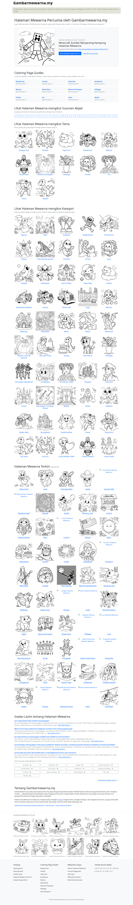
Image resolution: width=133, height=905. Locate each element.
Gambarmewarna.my (33, 2)
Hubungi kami (50, 805)
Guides (16, 11)
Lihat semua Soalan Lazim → (107, 780)
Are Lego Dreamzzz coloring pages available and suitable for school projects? (42, 737)
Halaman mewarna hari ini (68, 40)
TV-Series (27, 772)
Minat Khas (58, 9)
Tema (98, 9)
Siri (93, 9)
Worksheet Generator (75, 880)
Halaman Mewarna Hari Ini (22, 877)
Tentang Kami (18, 868)
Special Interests (53, 772)
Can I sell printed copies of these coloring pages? (31, 721)
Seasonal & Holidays (105, 768)
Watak (104, 9)
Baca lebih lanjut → (64, 725)
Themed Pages (79, 772)
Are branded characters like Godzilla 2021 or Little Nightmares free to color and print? (45, 753)
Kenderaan (42, 9)
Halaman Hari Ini (114, 9)
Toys (105, 772)
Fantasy (79, 765)
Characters (53, 765)
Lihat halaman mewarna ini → (70, 53)
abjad (60, 800)
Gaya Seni (33, 9)
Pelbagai (80, 9)
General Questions (105, 765)
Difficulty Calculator (74, 877)
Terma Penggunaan (74, 871)
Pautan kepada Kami (20, 880)
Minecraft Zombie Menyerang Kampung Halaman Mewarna (82, 44)
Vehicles (27, 776)
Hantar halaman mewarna (63, 805)
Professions (79, 768)
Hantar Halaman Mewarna (77, 868)
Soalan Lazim (17, 874)
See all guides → (45, 892)
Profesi (88, 9)
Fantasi (26, 9)
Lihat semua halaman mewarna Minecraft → (93, 49)
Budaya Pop (17, 9)
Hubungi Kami (18, 871)
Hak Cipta (71, 874)
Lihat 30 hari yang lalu (90, 53)
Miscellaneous (26, 768)
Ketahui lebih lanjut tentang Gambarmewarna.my (29, 805)
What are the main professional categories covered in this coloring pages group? (43, 729)
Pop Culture (53, 768)
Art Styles (27, 765)
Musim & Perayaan (70, 9)
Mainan (50, 9)
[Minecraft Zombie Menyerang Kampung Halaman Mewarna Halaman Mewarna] (36, 47)
